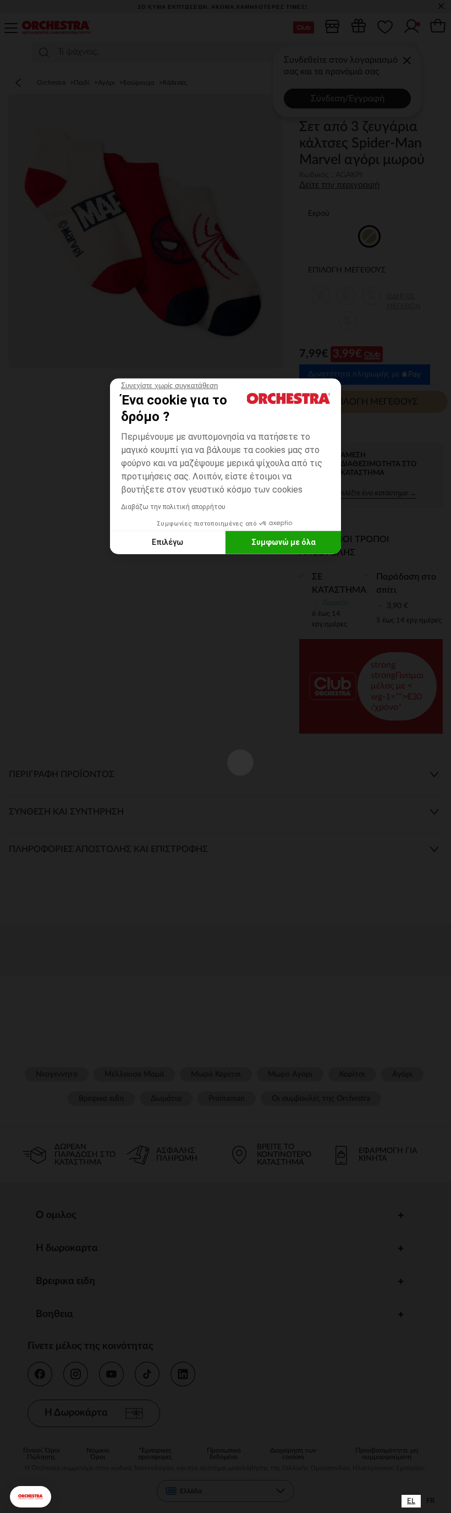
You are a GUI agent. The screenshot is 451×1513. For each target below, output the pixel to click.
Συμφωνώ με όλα (283, 542)
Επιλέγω (167, 542)
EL (411, 1501)
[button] (30, 1496)
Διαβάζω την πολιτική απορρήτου (173, 506)
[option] (430, 1501)
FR (430, 1501)
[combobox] (411, 1501)
